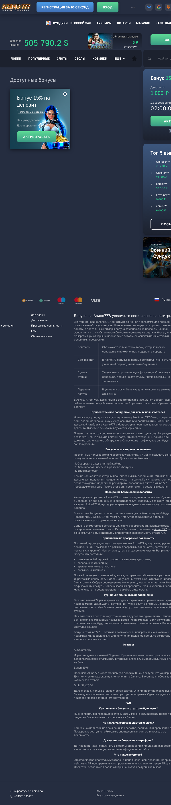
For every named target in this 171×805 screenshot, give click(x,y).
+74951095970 (23, 796)
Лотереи (124, 23)
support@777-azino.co (28, 791)
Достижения (39, 320)
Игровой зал (80, 23)
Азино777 (160, 529)
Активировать (36, 137)
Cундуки (60, 23)
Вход (107, 7)
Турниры (104, 23)
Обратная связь (41, 336)
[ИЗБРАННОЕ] (134, 58)
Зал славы (38, 315)
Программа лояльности (46, 325)
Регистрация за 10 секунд (65, 7)
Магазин (143, 23)
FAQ (33, 331)
